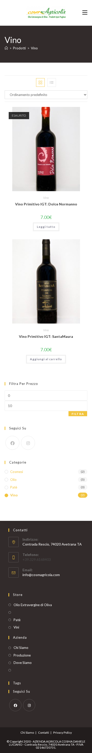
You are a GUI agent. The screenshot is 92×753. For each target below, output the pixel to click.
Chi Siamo (21, 648)
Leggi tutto (46, 227)
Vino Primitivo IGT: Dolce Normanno (46, 204)
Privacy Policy (62, 732)
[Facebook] (12, 443)
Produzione (22, 655)
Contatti (43, 732)
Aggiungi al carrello (46, 359)
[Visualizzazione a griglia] (40, 82)
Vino (34, 48)
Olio (13, 480)
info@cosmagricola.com (41, 575)
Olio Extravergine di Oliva (33, 605)
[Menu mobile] (84, 13)
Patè (13, 487)
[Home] (6, 48)
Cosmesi (16, 472)
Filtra (78, 414)
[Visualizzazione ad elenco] (51, 82)
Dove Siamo (23, 663)
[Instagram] (28, 443)
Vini (16, 627)
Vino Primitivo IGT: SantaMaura (46, 336)
